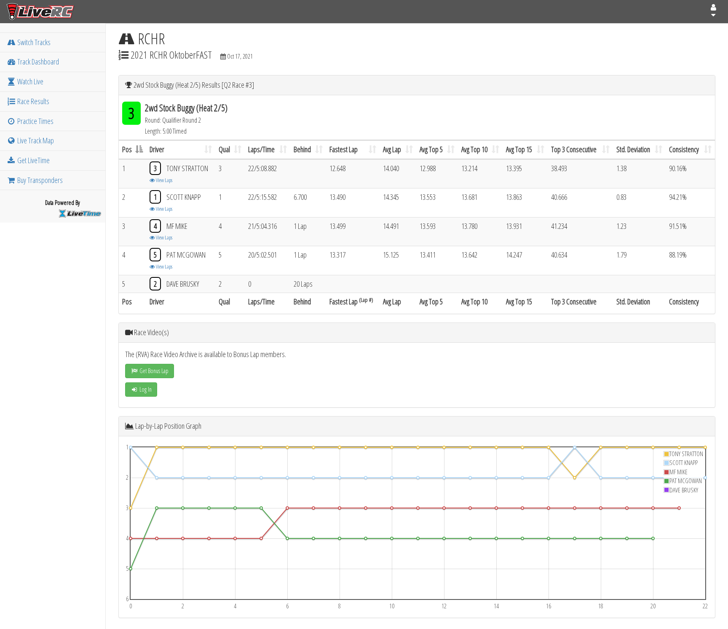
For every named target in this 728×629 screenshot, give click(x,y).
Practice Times (35, 121)
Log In (145, 389)
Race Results (32, 101)
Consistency (684, 149)
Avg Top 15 (519, 149)
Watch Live (29, 81)
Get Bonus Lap (153, 371)
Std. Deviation (633, 149)
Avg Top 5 (431, 149)
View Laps (163, 180)
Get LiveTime (33, 160)
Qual (224, 149)
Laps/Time (261, 149)
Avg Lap (392, 149)
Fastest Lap (343, 149)
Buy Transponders (39, 180)
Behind (302, 149)
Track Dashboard (37, 61)
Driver (157, 149)
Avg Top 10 (474, 149)
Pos (127, 149)
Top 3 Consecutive (574, 149)
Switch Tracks (33, 42)
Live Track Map (35, 140)
